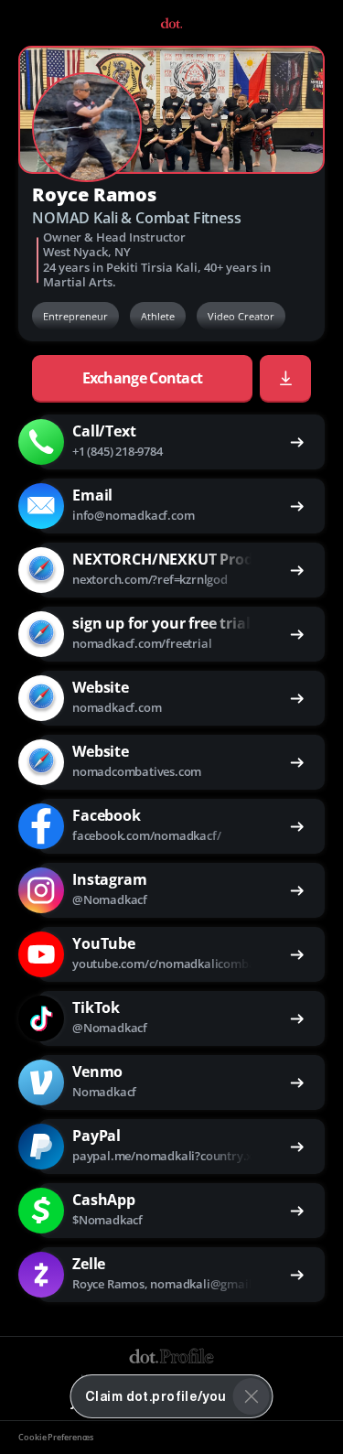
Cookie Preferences (55, 1437)
